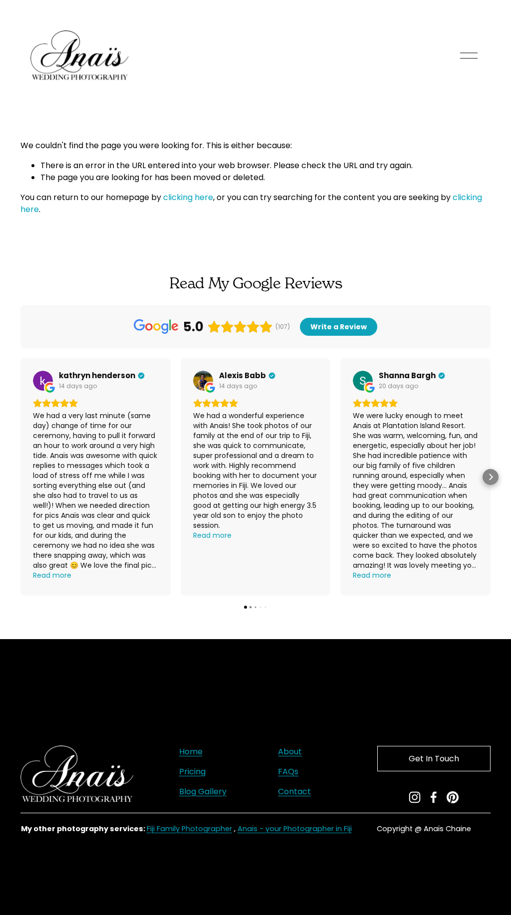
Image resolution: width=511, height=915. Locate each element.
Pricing (192, 771)
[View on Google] (43, 381)
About (290, 751)
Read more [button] (52, 575)
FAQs (288, 771)
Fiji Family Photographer (189, 829)
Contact (294, 791)
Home (191, 751)
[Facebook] (434, 797)
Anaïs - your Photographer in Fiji (295, 829)
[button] (20, 477)
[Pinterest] (453, 797)
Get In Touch (434, 758)
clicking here (188, 197)
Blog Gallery (203, 791)
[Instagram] (415, 797)
